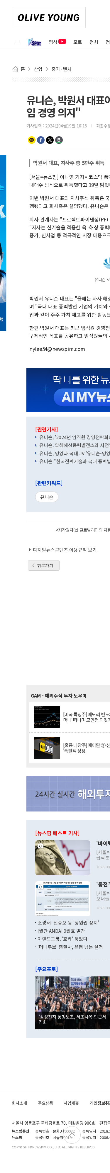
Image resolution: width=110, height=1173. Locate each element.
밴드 (59, 140)
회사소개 (19, 1103)
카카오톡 (31, 140)
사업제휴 (71, 1103)
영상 (53, 41)
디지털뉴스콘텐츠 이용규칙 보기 (65, 549)
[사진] (62, 857)
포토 (77, 41)
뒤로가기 (45, 565)
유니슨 (46, 496)
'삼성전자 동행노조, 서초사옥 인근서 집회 (72, 1019)
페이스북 (41, 140)
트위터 (50, 140)
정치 (93, 41)
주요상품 (45, 1103)
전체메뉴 (17, 42)
